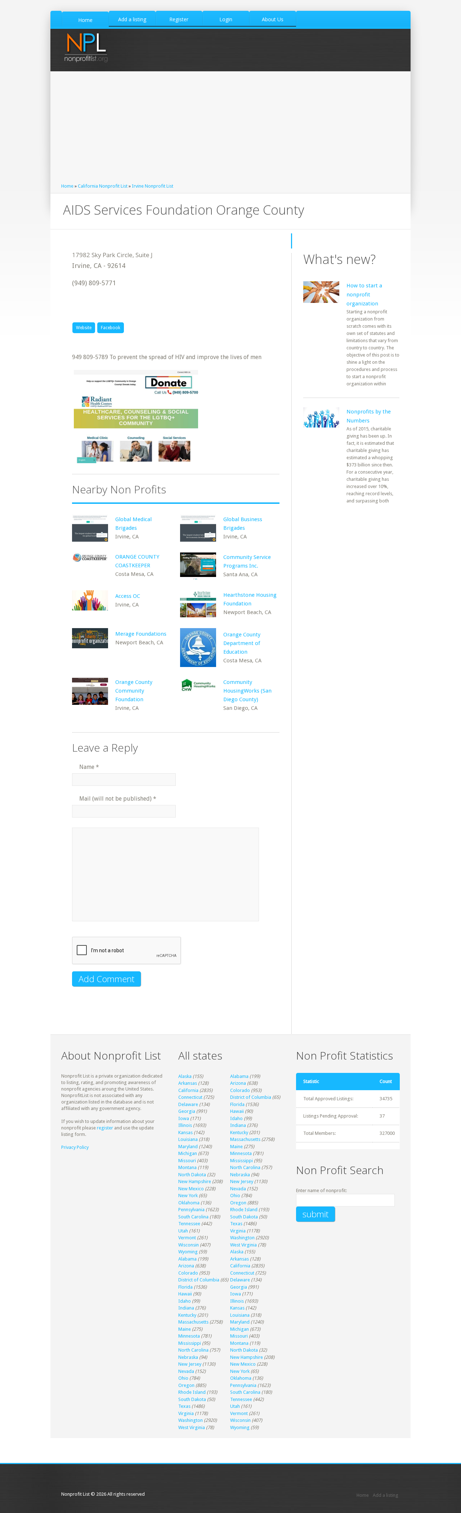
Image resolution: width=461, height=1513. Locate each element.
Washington (242, 1237)
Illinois (185, 1125)
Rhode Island (244, 1209)
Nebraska (240, 1174)
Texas (236, 1223)
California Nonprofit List (102, 186)
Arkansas (187, 1083)
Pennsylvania (191, 1209)
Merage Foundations (140, 634)
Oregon (238, 1202)
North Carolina (245, 1167)
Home (67, 186)
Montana (187, 1167)
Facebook (110, 327)
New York (188, 1195)
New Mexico (191, 1188)
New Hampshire (194, 1181)
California (188, 1090)
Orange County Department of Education (241, 643)
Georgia (186, 1111)
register (105, 1128)
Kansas (185, 1132)
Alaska (185, 1076)
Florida (237, 1104)
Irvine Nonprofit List (152, 186)
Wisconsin (188, 1245)
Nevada (238, 1188)
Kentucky (239, 1132)
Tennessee (189, 1223)
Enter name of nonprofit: (321, 1190)
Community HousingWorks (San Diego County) (247, 691)
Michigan (187, 1153)
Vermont (187, 1237)
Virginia (238, 1231)
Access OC (127, 596)
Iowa (183, 1118)
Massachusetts (245, 1139)
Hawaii (237, 1111)
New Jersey (241, 1181)
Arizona (238, 1083)
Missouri (187, 1160)
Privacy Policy (75, 1147)
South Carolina (193, 1216)
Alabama (239, 1076)
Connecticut (190, 1097)
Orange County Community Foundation (133, 691)
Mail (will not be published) (117, 798)
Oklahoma (189, 1202)
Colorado (240, 1090)
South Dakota (244, 1216)
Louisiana (188, 1139)
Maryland (188, 1146)
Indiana (238, 1125)
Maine (236, 1146)
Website (83, 327)
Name (89, 767)
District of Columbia (250, 1097)
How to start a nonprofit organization (364, 294)
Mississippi (241, 1160)
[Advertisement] (230, 129)
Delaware (188, 1104)
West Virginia (243, 1245)
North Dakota (192, 1174)
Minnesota (241, 1153)
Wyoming (188, 1251)
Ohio (235, 1195)
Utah (183, 1231)
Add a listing (385, 1495)
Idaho (236, 1118)
